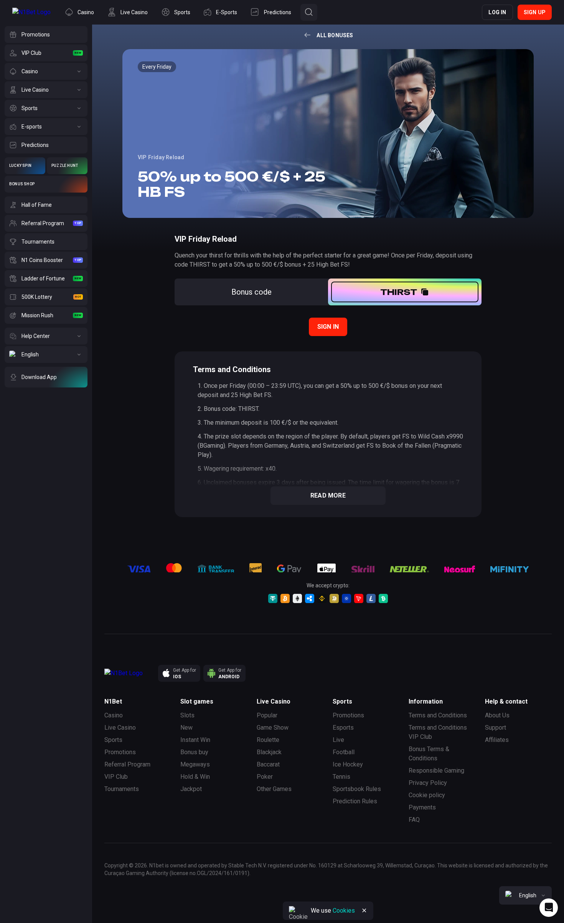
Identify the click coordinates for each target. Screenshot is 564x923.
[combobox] (525, 895)
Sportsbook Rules (357, 789)
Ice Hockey (348, 764)
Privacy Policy (428, 782)
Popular (267, 715)
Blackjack (269, 752)
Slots (187, 715)
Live (338, 739)
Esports (343, 727)
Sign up (535, 12)
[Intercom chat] (548, 907)
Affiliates (497, 739)
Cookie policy (427, 795)
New (186, 727)
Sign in (328, 326)
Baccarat (268, 764)
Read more (328, 495)
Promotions (120, 752)
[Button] (308, 12)
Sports (113, 739)
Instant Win (195, 739)
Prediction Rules (355, 801)
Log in (497, 12)
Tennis (341, 776)
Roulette (268, 739)
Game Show (273, 727)
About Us (497, 715)
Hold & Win (195, 776)
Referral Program (127, 764)
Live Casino (120, 727)
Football (344, 752)
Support (495, 727)
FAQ (414, 819)
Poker (265, 776)
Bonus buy (194, 752)
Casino (113, 715)
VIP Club (116, 776)
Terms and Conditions (438, 715)
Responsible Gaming (436, 770)
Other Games (274, 789)
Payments (422, 807)
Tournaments (121, 789)
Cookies (344, 910)
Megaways (195, 764)
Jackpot (191, 789)
